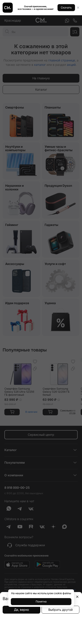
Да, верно (21, 609)
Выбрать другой (60, 609)
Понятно (41, 601)
